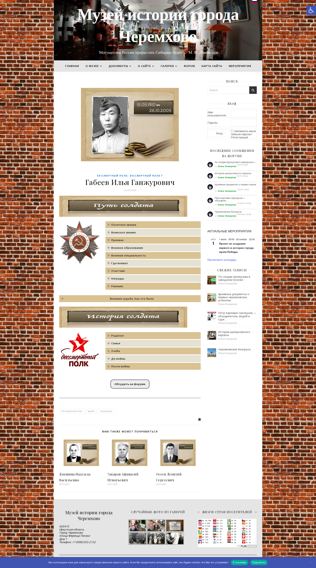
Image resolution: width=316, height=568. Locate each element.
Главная (72, 66)
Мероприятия (240, 66)
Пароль (213, 122)
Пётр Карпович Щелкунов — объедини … (230, 199)
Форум (189, 66)
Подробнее (259, 562)
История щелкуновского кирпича (233, 173)
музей (91, 411)
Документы (118, 66)
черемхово (106, 411)
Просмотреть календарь (221, 259)
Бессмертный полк (112, 175)
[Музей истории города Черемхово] (158, 30)
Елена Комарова (227, 166)
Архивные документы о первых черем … (235, 186)
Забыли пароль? (241, 134)
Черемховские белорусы (228, 211)
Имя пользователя (217, 113)
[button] (311, 10)
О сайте (144, 66)
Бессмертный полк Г (146, 175)
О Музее (92, 66)
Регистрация (239, 137)
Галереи (167, 66)
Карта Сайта (212, 66)
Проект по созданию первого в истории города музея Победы (236, 248)
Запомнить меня (245, 131)
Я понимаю (239, 562)
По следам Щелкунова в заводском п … (236, 162)
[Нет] (311, 562)
